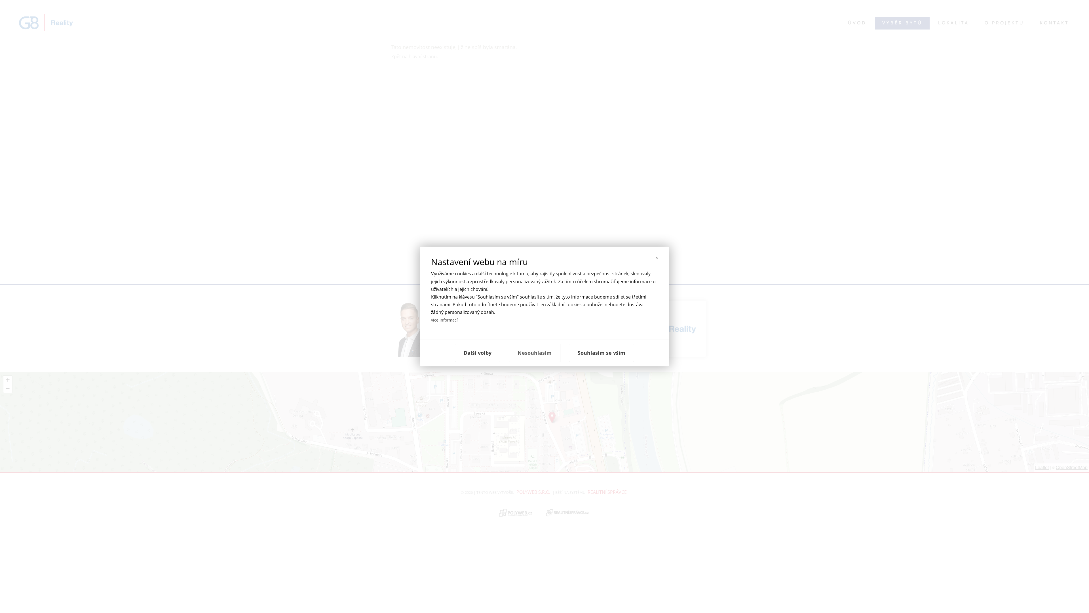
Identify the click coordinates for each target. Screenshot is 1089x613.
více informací (444, 320)
